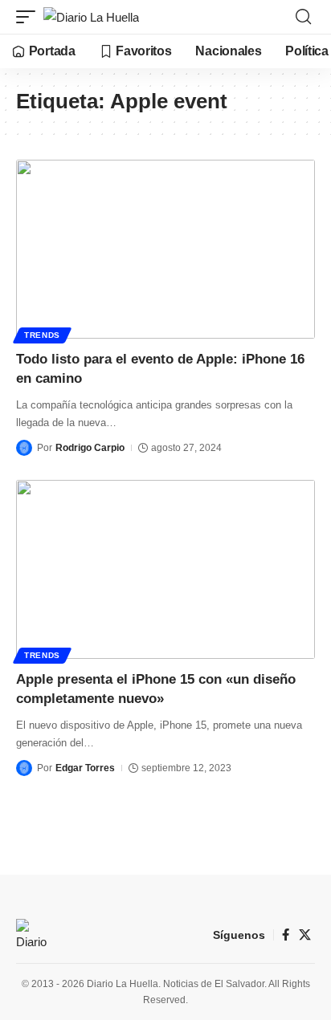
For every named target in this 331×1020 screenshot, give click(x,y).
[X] (305, 935)
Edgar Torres (85, 768)
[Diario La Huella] (91, 17)
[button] (29, 17)
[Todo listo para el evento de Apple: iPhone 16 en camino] (165, 249)
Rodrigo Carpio (90, 447)
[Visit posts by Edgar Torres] (24, 768)
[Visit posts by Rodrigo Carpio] (24, 448)
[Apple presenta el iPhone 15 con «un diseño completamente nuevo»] (165, 569)
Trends (42, 335)
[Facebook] (285, 935)
